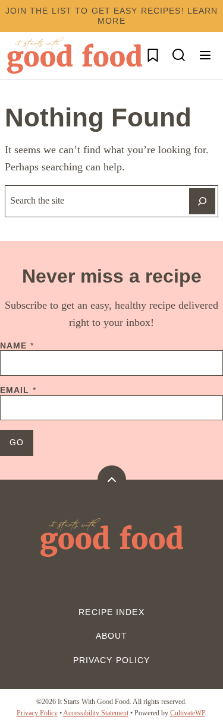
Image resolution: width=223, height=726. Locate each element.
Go (17, 442)
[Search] (179, 55)
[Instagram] (99, 585)
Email (18, 390)
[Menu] (205, 55)
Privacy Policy (111, 660)
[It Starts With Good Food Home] (74, 55)
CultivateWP (187, 713)
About (112, 636)
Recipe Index (111, 612)
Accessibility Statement (95, 713)
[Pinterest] (125, 585)
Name (17, 345)
